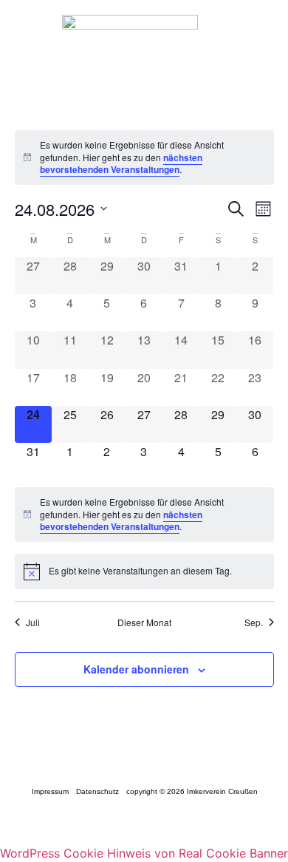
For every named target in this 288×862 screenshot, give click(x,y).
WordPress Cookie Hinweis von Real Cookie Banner (144, 853)
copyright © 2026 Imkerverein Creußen (191, 791)
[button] (263, 49)
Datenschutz (96, 791)
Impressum (49, 791)
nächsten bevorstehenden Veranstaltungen (121, 164)
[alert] (144, 157)
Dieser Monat (144, 622)
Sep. (253, 622)
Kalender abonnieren (136, 669)
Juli (33, 622)
